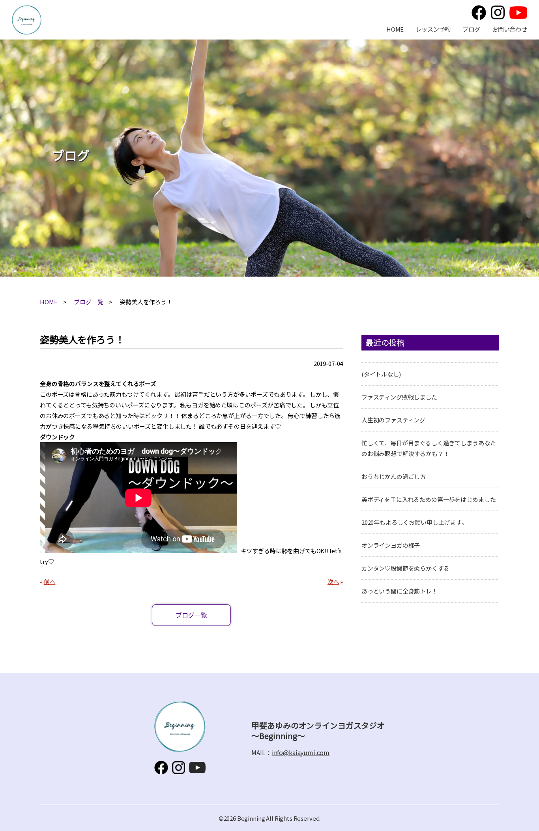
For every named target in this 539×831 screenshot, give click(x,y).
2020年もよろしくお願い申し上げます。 (414, 522)
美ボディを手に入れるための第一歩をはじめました (428, 499)
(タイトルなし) (381, 374)
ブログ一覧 (88, 302)
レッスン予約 (433, 29)
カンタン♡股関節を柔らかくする (405, 568)
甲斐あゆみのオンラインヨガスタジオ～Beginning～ (26, 20)
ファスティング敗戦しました (399, 397)
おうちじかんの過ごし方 (393, 476)
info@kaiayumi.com (300, 752)
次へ (333, 581)
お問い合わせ (509, 29)
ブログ (471, 29)
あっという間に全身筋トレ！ (399, 591)
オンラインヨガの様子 (390, 545)
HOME (395, 29)
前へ (50, 581)
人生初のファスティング (393, 420)
